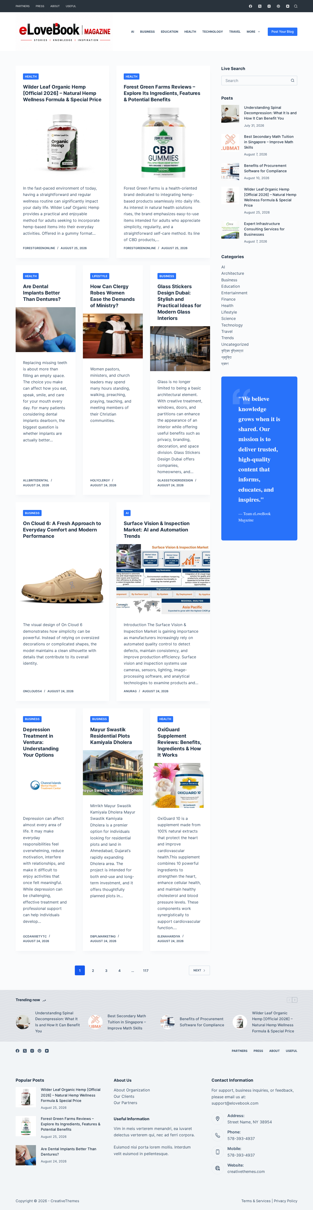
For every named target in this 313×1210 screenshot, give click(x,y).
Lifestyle (99, 276)
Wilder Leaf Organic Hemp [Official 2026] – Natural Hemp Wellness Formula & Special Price (62, 93)
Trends (227, 337)
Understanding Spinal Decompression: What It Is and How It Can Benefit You (270, 113)
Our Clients (124, 1096)
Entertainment (234, 292)
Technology (212, 31)
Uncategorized (235, 344)
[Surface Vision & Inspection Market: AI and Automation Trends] (163, 579)
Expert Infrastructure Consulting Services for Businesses (264, 229)
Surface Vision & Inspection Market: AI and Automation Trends (157, 529)
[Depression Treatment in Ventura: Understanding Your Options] (46, 785)
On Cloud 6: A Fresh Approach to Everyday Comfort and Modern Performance (62, 529)
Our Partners (125, 1102)
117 (145, 970)
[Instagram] (269, 6)
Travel (235, 31)
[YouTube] (287, 6)
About (55, 6)
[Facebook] (250, 6)
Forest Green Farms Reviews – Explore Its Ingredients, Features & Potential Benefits (162, 93)
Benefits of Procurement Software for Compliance (202, 1022)
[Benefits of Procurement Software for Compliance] (230, 172)
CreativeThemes (65, 1201)
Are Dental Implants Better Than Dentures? (42, 293)
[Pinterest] (278, 6)
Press (40, 6)
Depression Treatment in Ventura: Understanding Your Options (41, 742)
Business (147, 31)
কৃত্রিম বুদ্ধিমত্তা (232, 350)
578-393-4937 (241, 1138)
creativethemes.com (246, 1171)
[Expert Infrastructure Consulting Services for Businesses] (230, 230)
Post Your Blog (282, 31)
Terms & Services (256, 1201)
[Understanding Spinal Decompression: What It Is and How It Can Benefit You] (230, 114)
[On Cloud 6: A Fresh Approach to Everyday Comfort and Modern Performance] (62, 579)
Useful (71, 6)
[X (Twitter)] (259, 6)
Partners (23, 6)
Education (169, 31)
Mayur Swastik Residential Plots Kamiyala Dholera (111, 736)
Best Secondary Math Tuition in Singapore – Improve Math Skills (269, 142)
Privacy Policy (285, 1201)
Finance (228, 299)
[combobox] (255, 80)
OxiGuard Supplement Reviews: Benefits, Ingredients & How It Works (179, 742)
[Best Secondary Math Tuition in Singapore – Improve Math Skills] (230, 143)
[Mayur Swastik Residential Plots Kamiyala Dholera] (113, 772)
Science (228, 318)
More (251, 31)
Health (190, 31)
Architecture (232, 273)
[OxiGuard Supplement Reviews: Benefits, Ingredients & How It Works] (180, 785)
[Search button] (292, 80)
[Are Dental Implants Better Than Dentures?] (46, 329)
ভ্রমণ (224, 363)
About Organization (132, 1090)
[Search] (295, 6)
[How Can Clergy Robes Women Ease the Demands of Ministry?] (113, 336)
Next (197, 970)
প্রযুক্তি (226, 357)
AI (132, 31)
